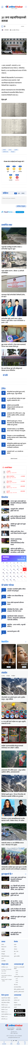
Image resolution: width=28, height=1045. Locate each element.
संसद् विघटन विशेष (5, 1002)
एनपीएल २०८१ (4, 967)
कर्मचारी (4, 150)
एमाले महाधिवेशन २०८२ (6, 1014)
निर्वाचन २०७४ (4, 1005)
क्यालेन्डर (6, 557)
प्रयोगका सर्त (16, 1000)
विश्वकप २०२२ (4, 1016)
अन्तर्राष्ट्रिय (3, 961)
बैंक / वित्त (16, 951)
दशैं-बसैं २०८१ (4, 1019)
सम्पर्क (15, 1007)
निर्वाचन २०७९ (4, 1009)
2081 (17, 972)
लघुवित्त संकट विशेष (5, 1000)
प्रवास (2, 958)
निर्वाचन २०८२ (4, 1012)
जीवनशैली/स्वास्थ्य (5, 956)
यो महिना (13, 676)
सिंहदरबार (12, 152)
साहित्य (2, 949)
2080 (17, 970)
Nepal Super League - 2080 (6, 980)
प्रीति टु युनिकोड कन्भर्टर (19, 989)
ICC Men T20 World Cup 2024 (6, 970)
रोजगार (15, 949)
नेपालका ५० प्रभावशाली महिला (19, 967)
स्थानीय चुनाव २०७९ (5, 1007)
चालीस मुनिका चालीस (18, 976)
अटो (15, 954)
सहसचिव (15, 150)
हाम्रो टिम (16, 998)
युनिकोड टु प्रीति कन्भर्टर (19, 992)
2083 (17, 982)
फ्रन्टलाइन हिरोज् (17, 987)
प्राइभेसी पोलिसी (17, 1005)
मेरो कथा (16, 985)
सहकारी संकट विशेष (5, 998)
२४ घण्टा (3, 676)
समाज (2, 944)
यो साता (8, 676)
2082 (17, 974)
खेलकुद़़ (3, 954)
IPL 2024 (3, 973)
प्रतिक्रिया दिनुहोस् (21, 206)
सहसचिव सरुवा (5, 152)
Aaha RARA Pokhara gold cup (6, 976)
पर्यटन (15, 947)
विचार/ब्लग (3, 947)
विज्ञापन (15, 1002)
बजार (15, 944)
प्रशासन (10, 150)
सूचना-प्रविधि (17, 956)
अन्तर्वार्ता (3, 951)
